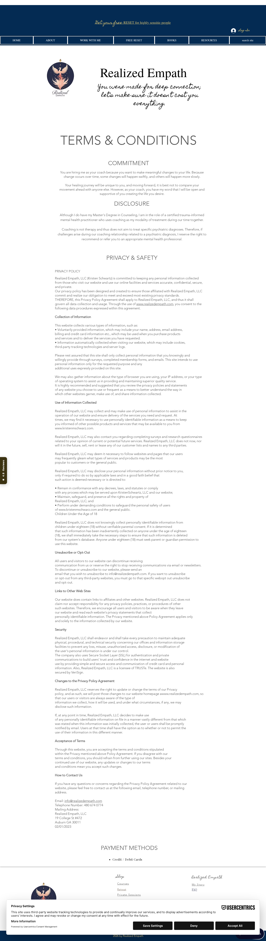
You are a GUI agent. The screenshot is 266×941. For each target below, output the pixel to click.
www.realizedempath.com (154, 304)
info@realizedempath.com (83, 801)
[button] (50, 40)
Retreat (121, 889)
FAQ (194, 889)
